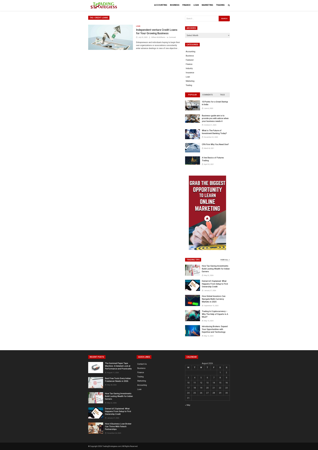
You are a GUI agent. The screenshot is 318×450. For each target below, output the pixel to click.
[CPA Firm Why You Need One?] (192, 152)
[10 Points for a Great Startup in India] (192, 110)
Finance (186, 5)
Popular (192, 95)
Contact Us (142, 364)
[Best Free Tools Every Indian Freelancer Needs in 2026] (95, 387)
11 (195, 383)
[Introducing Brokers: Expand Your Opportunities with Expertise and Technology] (192, 335)
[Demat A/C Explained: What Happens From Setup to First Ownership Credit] (192, 290)
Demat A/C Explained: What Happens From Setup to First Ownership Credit (215, 284)
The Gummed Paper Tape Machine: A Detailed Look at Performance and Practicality (118, 366)
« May (187, 405)
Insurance (190, 72)
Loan (196, 5)
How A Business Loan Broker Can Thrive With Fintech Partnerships (118, 427)
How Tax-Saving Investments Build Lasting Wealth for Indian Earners (216, 269)
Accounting (160, 5)
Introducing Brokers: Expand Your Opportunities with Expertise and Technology (215, 329)
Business (174, 5)
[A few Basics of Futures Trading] (192, 164)
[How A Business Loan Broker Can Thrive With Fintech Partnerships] (95, 433)
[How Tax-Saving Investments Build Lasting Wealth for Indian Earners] (192, 275)
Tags (222, 95)
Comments (207, 95)
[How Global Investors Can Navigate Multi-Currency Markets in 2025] (192, 305)
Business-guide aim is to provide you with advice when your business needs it (215, 118)
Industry (189, 68)
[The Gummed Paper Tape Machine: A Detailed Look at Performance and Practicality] (95, 372)
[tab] (192, 94)
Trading (220, 5)
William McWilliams (158, 37)
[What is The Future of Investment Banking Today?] (192, 138)
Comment (172, 37)
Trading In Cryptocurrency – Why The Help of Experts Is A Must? (215, 314)
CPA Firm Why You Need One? (215, 144)
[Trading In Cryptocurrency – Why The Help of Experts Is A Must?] (192, 320)
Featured (189, 60)
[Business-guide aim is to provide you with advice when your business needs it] (192, 122)
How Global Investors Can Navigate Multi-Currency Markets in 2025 (213, 299)
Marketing (207, 5)
